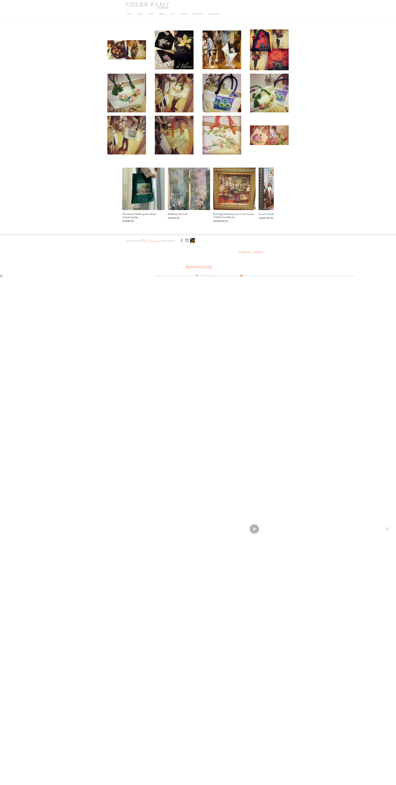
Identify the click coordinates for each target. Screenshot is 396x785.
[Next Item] (387, 529)
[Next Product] (269, 189)
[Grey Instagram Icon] (187, 240)
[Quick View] (143, 189)
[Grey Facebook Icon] (181, 240)
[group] (198, 196)
